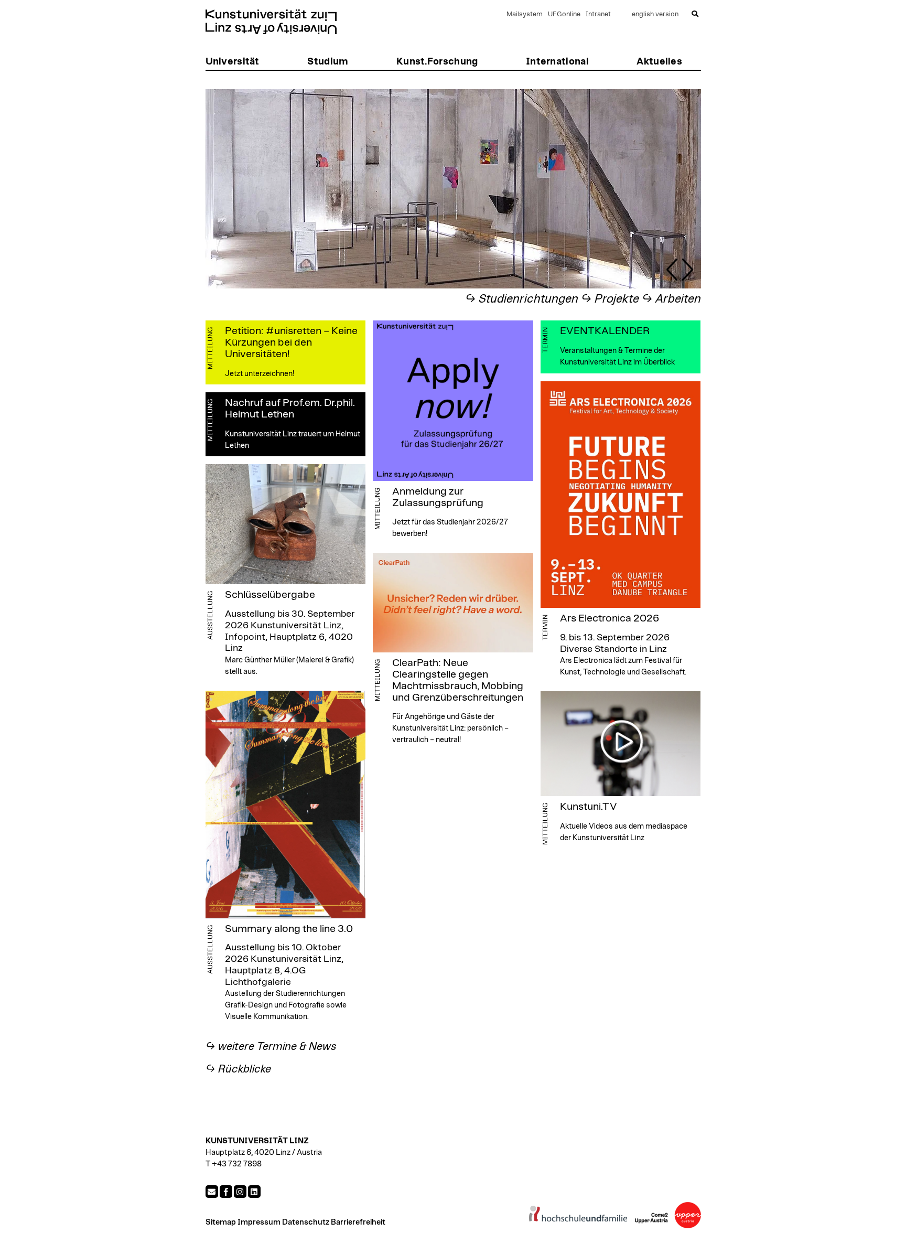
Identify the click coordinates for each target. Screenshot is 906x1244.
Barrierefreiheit (358, 1222)
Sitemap (221, 1222)
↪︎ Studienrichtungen (521, 299)
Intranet (598, 14)
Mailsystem (524, 14)
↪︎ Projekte (610, 299)
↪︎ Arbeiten (671, 299)
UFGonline (564, 14)
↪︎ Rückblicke (238, 1069)
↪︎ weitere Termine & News (271, 1046)
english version (655, 14)
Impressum (259, 1222)
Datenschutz (305, 1222)
